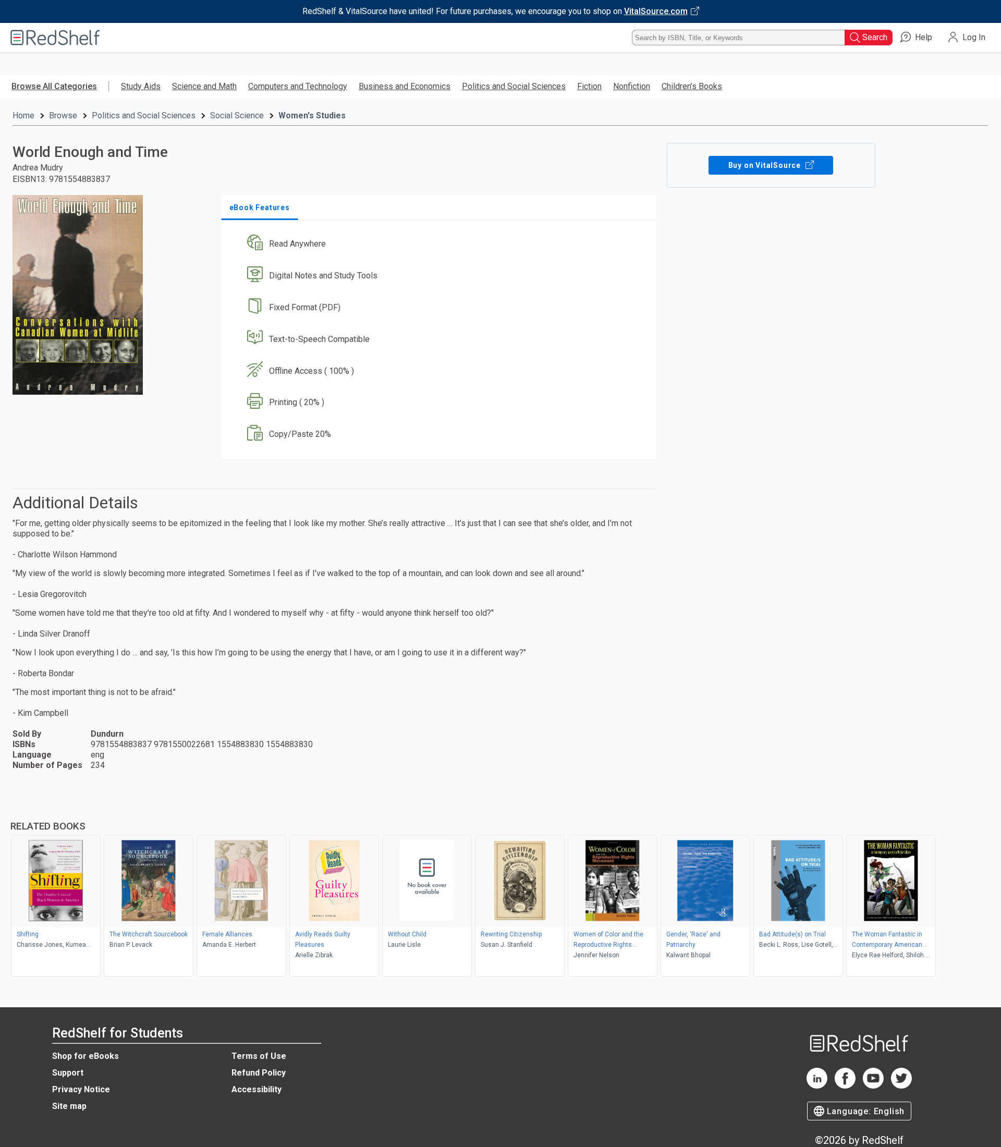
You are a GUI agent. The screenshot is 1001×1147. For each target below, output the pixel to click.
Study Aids (141, 86)
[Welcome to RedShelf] (55, 37)
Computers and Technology (297, 86)
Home (23, 115)
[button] (441, 244)
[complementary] (500, 886)
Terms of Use (258, 1056)
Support (67, 1073)
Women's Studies (312, 115)
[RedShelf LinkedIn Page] (817, 1086)
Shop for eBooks (85, 1056)
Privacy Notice (81, 1089)
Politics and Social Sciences (514, 86)
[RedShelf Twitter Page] (901, 1086)
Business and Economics (404, 86)
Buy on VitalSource (765, 165)
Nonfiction (631, 86)
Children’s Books (692, 86)
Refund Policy (258, 1073)
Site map (69, 1106)
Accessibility (256, 1089)
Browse (63, 115)
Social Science (237, 115)
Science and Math (204, 86)
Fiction (589, 86)
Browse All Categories (54, 86)
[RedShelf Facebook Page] (845, 1086)
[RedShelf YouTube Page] (873, 1086)
